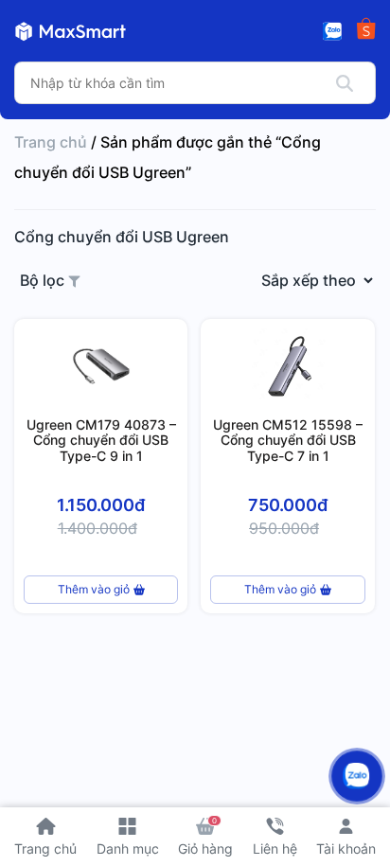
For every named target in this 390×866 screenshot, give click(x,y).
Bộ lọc (44, 280)
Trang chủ (50, 142)
